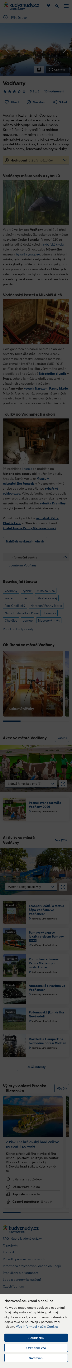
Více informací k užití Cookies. (38, 1326)
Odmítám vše (36, 1348)
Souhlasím (36, 1337)
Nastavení (36, 1358)
